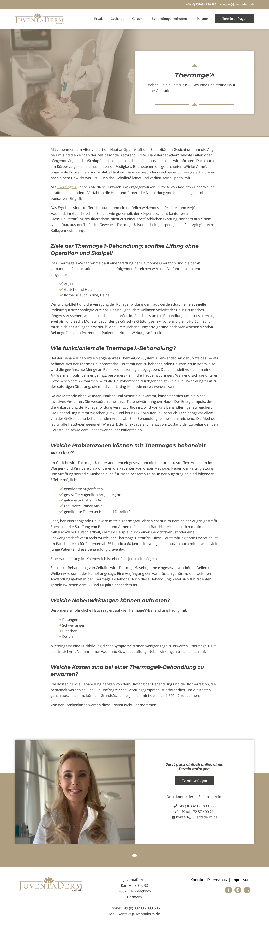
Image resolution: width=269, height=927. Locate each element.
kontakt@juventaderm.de (237, 4)
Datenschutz (217, 879)
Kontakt (197, 879)
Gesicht (116, 18)
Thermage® (67, 187)
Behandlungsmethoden (169, 18)
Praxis (98, 18)
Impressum (241, 879)
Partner (202, 18)
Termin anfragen (234, 18)
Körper (137, 18)
